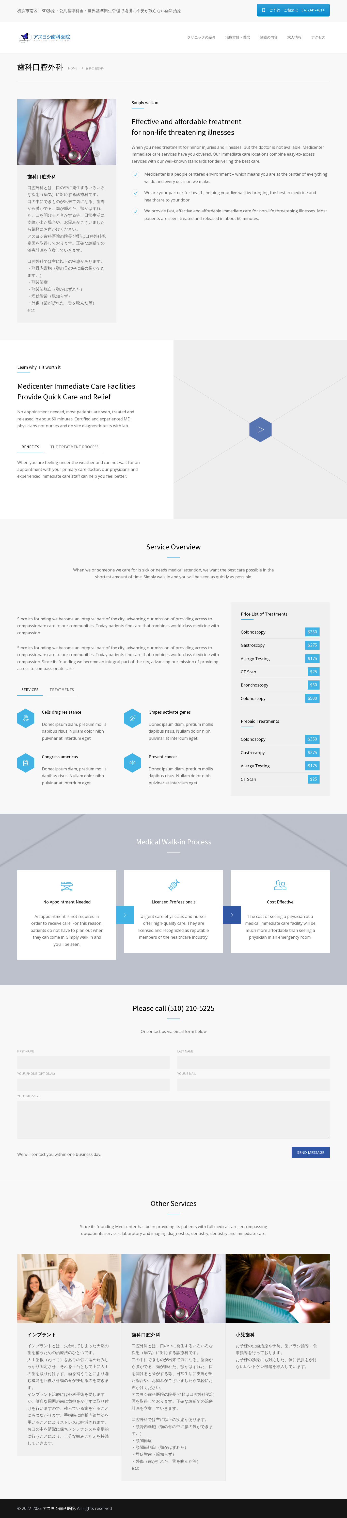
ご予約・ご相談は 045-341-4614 (297, 10)
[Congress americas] (25, 763)
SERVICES (30, 689)
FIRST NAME (25, 1051)
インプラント (41, 1335)
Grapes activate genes (170, 712)
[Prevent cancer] (132, 763)
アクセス (318, 37)
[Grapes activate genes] (132, 718)
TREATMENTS (62, 689)
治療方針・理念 (237, 37)
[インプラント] (69, 1288)
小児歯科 (245, 1335)
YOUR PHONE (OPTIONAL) (36, 1073)
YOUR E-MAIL (186, 1073)
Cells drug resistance (61, 712)
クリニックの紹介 (201, 37)
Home (72, 68)
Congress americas (60, 757)
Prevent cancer (163, 757)
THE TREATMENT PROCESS (74, 446)
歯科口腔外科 (146, 1335)
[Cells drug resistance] (25, 718)
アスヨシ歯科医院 (59, 1508)
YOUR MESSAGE (28, 1096)
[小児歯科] (278, 1288)
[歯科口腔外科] (173, 1288)
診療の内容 (269, 37)
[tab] (30, 447)
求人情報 (294, 37)
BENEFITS (30, 446)
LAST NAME (185, 1051)
